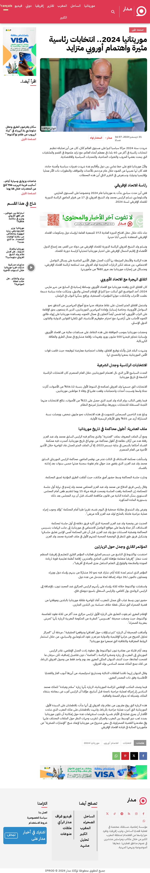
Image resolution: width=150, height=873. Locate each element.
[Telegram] (121, 814)
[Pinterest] (125, 756)
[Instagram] (136, 814)
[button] (113, 12)
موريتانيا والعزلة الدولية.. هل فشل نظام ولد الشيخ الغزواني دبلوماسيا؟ (14, 253)
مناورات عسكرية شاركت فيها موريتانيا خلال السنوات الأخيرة (13, 267)
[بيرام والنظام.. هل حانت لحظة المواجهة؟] (31, 281)
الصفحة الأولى (28, 139)
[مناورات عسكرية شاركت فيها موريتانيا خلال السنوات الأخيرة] (31, 267)
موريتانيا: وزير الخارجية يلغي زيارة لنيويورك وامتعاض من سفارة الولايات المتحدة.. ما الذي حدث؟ (15, 235)
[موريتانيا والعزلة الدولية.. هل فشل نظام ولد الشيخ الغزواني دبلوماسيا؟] (31, 252)
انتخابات (127, 743)
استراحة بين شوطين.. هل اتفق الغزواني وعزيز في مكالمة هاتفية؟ (13, 217)
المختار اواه (96, 138)
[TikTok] (114, 814)
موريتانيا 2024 (91, 743)
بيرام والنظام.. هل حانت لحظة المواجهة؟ (15, 281)
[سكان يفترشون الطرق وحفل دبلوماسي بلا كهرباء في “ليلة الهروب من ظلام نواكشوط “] (19, 106)
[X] (134, 756)
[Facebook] (143, 756)
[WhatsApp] (116, 756)
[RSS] (129, 814)
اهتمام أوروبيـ (111, 743)
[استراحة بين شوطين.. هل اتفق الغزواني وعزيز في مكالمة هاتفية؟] (31, 217)
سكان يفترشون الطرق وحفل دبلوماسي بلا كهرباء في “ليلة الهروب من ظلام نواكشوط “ (20, 131)
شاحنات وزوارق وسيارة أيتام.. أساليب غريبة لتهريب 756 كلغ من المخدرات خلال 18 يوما (19, 185)
